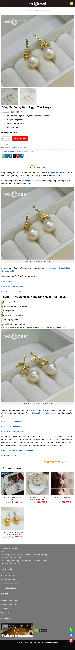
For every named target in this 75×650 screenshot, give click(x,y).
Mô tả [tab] (32, 167)
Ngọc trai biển (45, 10)
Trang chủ (29, 10)
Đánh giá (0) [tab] (40, 167)
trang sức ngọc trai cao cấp (53, 436)
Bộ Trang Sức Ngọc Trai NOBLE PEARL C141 (37, 498)
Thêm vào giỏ (20, 138)
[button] (2, 3)
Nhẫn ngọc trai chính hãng (11, 426)
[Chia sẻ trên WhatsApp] (3, 156)
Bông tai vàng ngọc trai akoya (12, 286)
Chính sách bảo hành (9, 575)
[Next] (70, 51)
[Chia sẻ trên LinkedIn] (22, 156)
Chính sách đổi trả (8, 580)
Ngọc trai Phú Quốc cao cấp (12, 431)
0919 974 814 (12, 456)
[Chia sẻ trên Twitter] (10, 156)
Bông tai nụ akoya (8, 281)
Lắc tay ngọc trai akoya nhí (11, 291)
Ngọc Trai (36, 10)
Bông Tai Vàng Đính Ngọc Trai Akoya (23, 151)
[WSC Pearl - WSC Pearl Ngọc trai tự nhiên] (37, 4)
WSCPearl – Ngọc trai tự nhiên (21, 450)
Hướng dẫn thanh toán (9, 605)
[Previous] (5, 51)
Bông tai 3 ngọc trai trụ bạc (62, 497)
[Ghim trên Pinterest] (18, 156)
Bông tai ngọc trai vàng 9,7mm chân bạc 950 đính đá (13, 533)
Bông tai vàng (8, 151)
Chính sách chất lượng (9, 584)
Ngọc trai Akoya (18, 147)
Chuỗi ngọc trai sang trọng (11, 421)
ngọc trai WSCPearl (59, 173)
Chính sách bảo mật (8, 588)
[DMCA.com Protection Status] (41, 630)
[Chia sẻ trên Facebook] (7, 156)
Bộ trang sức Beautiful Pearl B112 (13, 498)
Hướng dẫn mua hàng (9, 600)
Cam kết (4, 609)
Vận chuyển (5, 613)
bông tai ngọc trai (32, 181)
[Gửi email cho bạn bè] (14, 156)
